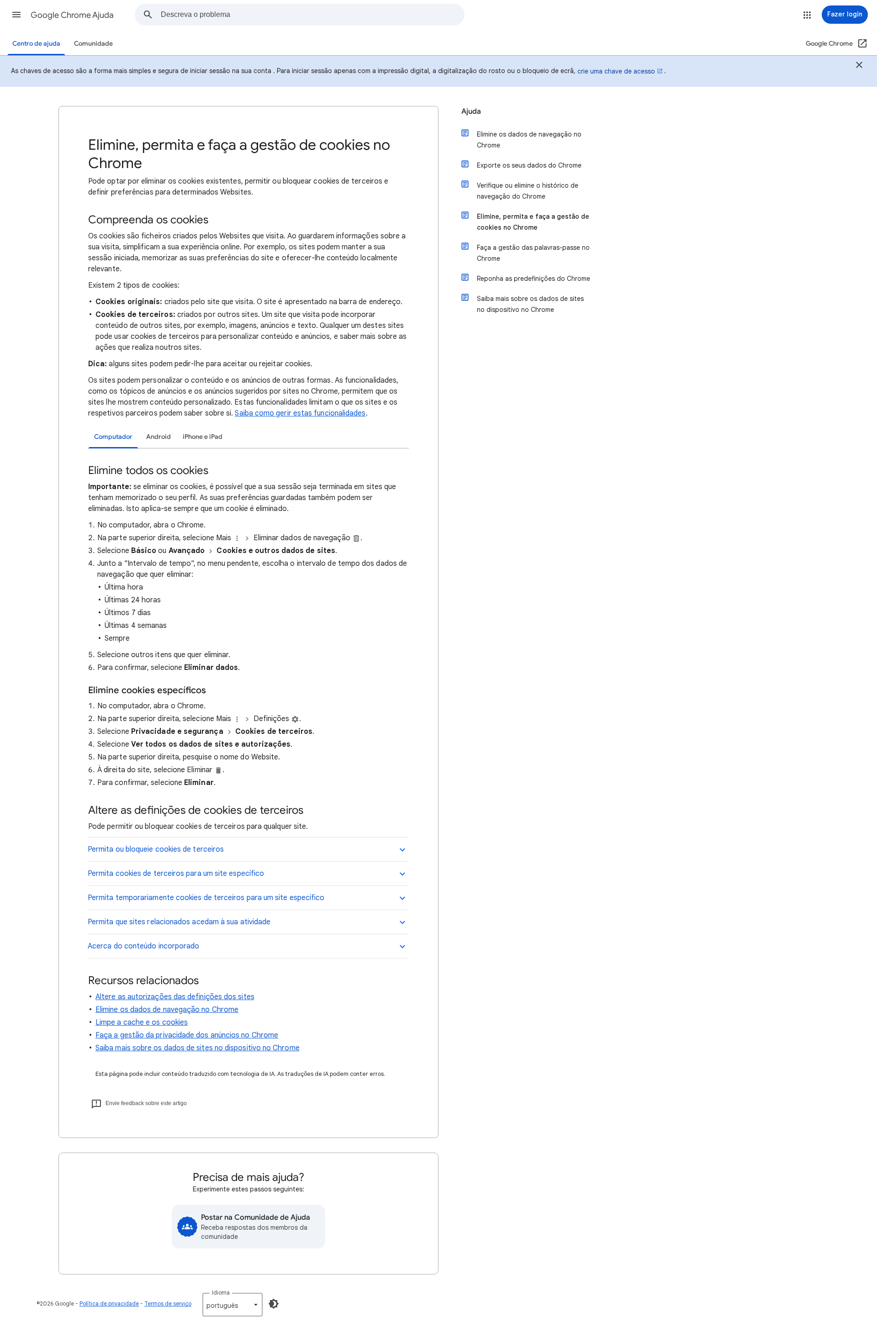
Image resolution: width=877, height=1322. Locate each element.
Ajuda (471, 111)
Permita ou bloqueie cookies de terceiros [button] (156, 849)
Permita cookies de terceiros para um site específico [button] (176, 873)
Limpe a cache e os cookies (141, 1022)
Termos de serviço (167, 1303)
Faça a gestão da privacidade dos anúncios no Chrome (186, 1035)
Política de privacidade (109, 1303)
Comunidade (93, 43)
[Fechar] (859, 66)
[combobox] (312, 14)
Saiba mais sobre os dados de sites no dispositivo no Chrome (197, 1048)
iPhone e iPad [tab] (202, 437)
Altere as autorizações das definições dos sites (174, 996)
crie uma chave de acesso (616, 71)
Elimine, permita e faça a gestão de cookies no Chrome (533, 222)
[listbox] (232, 1305)
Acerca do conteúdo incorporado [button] (143, 946)
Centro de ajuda (36, 43)
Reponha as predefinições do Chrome (533, 278)
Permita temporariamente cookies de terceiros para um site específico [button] (206, 897)
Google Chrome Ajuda (72, 15)
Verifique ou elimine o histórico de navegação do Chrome (527, 190)
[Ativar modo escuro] (274, 1304)
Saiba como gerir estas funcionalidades (300, 413)
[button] (16, 15)
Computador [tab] (113, 437)
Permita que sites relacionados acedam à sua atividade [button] (179, 922)
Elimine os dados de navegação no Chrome (166, 1009)
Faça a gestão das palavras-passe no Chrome (533, 253)
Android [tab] (158, 437)
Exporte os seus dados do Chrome (529, 165)
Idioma (221, 1292)
